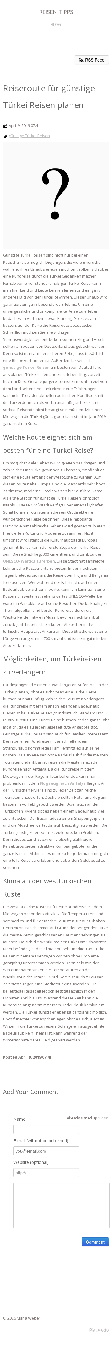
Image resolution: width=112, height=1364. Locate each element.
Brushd (99, 1330)
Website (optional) (31, 1162)
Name (19, 1119)
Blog (56, 24)
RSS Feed (94, 60)
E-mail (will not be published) (40, 1140)
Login (103, 1118)
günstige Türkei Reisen (29, 135)
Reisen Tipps (56, 11)
